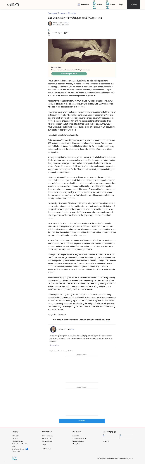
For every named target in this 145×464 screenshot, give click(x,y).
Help (13, 446)
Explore (99, 5)
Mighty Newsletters (78, 441)
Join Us (133, 4)
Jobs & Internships (17, 441)
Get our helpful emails (69, 74)
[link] (13, 4)
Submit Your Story (47, 435)
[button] (66, 23)
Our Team (15, 438)
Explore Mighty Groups (79, 438)
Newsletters (85, 5)
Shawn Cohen (57, 23)
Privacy (127, 458)
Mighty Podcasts (77, 444)
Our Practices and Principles (20, 444)
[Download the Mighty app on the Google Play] (127, 436)
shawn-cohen (54, 345)
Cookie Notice (16, 451)
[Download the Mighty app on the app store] (111, 436)
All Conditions (46, 448)
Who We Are (15, 435)
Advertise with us (47, 441)
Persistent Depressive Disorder (62, 13)
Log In (121, 5)
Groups (112, 5)
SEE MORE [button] (82, 421)
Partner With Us (46, 438)
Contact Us (75, 435)
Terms (131, 458)
